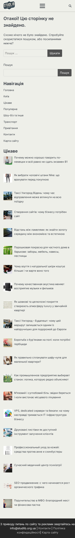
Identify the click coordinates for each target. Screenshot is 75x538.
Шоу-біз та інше (13, 115)
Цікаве (7, 102)
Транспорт (10, 121)
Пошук (8, 65)
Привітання (10, 128)
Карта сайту (11, 140)
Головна (8, 90)
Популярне (10, 109)
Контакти (9, 134)
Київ (6, 96)
